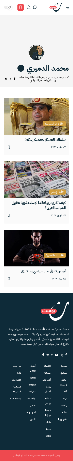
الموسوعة (31, 412)
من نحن (17, 366)
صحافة (47, 373)
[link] (20, 68)
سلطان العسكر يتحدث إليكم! (45, 139)
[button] (65, 7)
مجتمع (63, 373)
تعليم (64, 412)
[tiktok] (43, 354)
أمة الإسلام (56, 192)
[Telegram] (47, 354)
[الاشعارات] (29, 7)
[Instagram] (52, 354)
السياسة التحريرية (17, 389)
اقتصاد (47, 366)
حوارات (32, 391)
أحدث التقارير (33, 368)
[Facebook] (66, 354)
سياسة (64, 366)
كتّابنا (19, 373)
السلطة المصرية (54, 255)
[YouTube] (56, 354)
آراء (65, 391)
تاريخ (65, 398)
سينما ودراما (48, 413)
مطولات (32, 384)
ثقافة (48, 436)
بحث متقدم (15, 398)
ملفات (33, 378)
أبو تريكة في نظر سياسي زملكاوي (43, 271)
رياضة (64, 405)
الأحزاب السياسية (53, 123)
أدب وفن (46, 380)
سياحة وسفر (48, 401)
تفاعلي (33, 405)
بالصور (33, 419)
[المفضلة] (20, 7)
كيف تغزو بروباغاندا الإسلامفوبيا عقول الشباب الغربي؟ (39, 205)
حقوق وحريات (63, 382)
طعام (48, 422)
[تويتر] (10, 78)
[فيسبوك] (14, 78)
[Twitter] (61, 354)
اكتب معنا (16, 380)
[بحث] (35, 7)
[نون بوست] (55, 7)
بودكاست (32, 398)
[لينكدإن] (6, 78)
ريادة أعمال (48, 389)
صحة (48, 429)
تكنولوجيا (62, 419)
